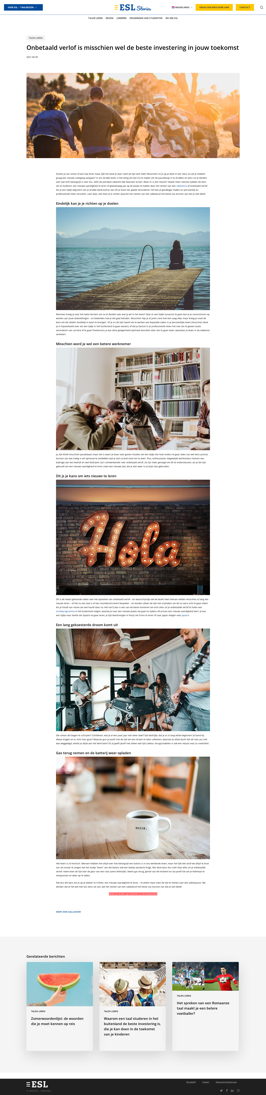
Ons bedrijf (191, 1082)
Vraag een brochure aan (226, 1082)
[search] (262, 7)
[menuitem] (182, 7)
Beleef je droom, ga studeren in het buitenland (133, 893)
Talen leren (36, 37)
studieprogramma (65, 611)
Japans (185, 615)
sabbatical (181, 185)
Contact (205, 1082)
